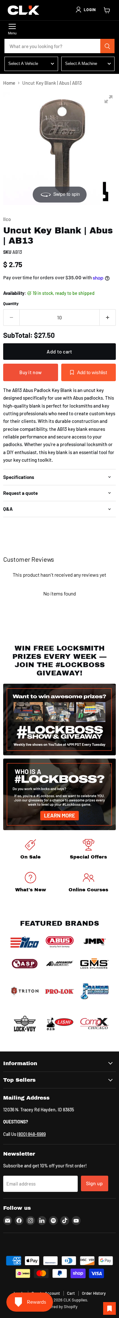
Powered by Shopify (59, 1306)
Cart (71, 1293)
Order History (94, 1293)
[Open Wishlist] (109, 1308)
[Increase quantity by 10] (108, 317)
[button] (85, 9)
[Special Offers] (89, 850)
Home (9, 83)
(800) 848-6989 (31, 1134)
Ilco (7, 219)
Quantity (11, 303)
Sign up (94, 1183)
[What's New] (30, 883)
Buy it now (30, 372)
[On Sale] (30, 850)
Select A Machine (81, 63)
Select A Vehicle (23, 63)
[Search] (107, 46)
